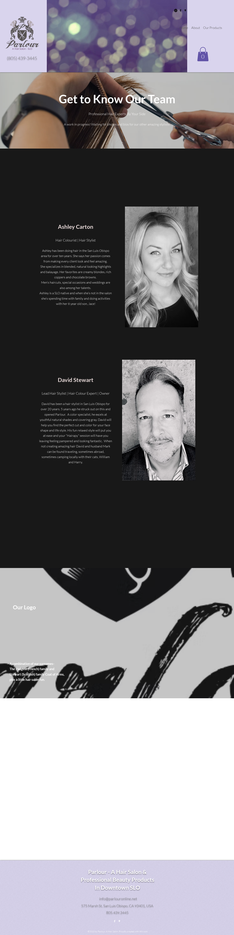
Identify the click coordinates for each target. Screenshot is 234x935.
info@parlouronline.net (118, 898)
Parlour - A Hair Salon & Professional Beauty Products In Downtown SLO (117, 879)
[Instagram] (175, 10)
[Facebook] (180, 10)
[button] (203, 54)
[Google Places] (185, 10)
